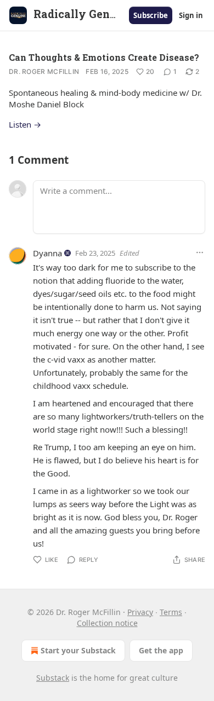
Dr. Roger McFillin (44, 71)
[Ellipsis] (200, 252)
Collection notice (107, 623)
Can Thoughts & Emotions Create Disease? (104, 57)
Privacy (140, 612)
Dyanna (47, 253)
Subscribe (150, 15)
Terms (171, 612)
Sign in (191, 15)
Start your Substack (78, 650)
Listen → (25, 124)
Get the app (161, 650)
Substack (52, 678)
